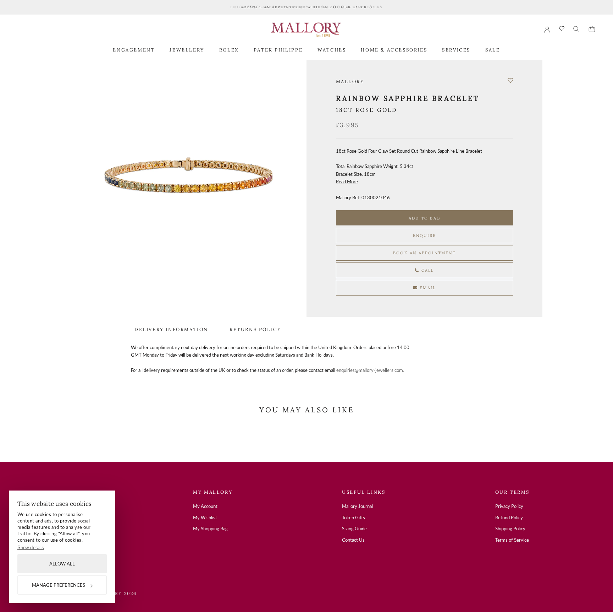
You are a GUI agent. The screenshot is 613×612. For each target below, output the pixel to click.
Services (456, 50)
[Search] (576, 29)
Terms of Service (512, 540)
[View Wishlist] (561, 29)
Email (427, 287)
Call (427, 269)
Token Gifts (353, 517)
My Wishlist (205, 517)
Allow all (62, 564)
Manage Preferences (58, 585)
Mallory (350, 81)
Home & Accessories (394, 50)
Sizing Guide (354, 528)
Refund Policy (509, 517)
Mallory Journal (357, 506)
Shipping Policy (510, 528)
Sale (492, 50)
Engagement (134, 50)
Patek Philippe (278, 50)
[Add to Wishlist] (510, 80)
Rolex (229, 50)
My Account (205, 506)
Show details (30, 547)
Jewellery (187, 50)
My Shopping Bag (210, 528)
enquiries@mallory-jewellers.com (369, 370)
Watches (331, 50)
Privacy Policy (509, 506)
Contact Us (353, 540)
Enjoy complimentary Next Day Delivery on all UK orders (306, 7)
